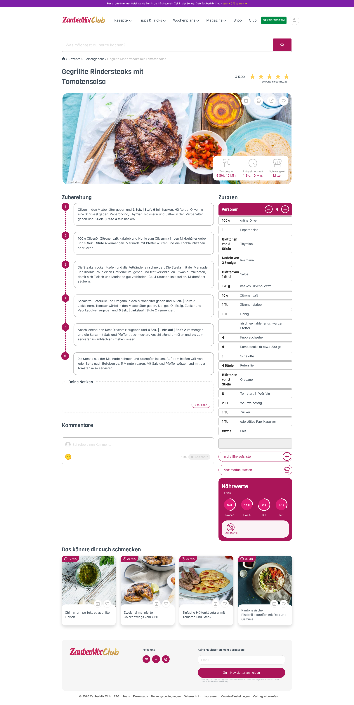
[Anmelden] (294, 20)
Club (253, 20)
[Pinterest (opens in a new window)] (146, 659)
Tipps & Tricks (151, 20)
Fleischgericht (94, 59)
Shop (238, 20)
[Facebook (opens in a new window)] (156, 659)
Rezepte (121, 20)
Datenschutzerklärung (218, 681)
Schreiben (201, 404)
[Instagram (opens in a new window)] (166, 659)
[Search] (282, 44)
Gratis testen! (274, 20)
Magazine (214, 20)
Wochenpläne (184, 20)
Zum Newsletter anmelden (241, 672)
